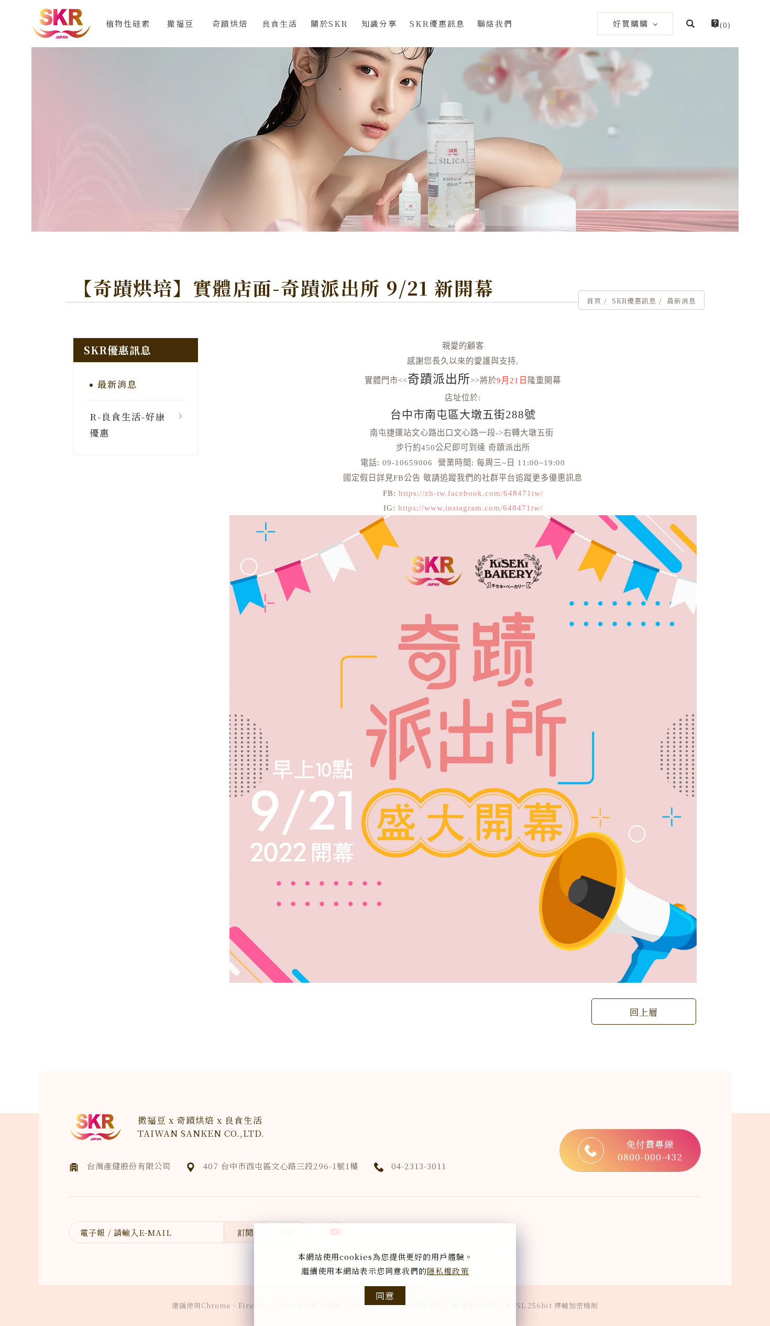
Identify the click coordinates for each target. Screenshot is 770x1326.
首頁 (594, 301)
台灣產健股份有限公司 (129, 1165)
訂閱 (245, 1232)
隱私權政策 (448, 1270)
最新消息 (681, 301)
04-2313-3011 (418, 1165)
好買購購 (630, 23)
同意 (385, 1295)
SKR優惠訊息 (634, 301)
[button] (690, 23)
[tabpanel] (385, 139)
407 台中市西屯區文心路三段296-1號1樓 (280, 1165)
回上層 (644, 1011)
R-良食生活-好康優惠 (128, 424)
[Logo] (61, 23)
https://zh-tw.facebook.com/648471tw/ (471, 492)
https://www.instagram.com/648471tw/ (470, 507)
